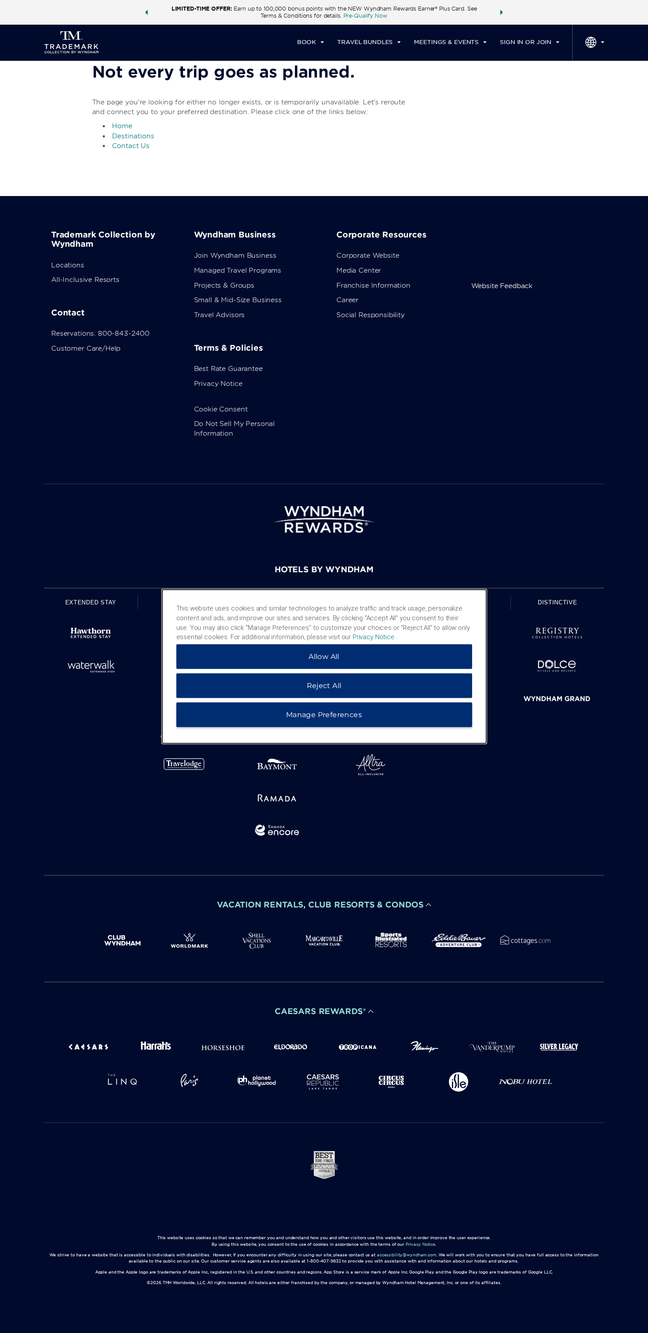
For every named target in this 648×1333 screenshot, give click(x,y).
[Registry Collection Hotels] (557, 634)
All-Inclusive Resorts (85, 280)
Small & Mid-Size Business (238, 300)
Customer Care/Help (85, 348)
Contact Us (131, 146)
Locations (67, 265)
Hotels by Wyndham (324, 569)
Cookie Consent (221, 409)
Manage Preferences (324, 715)
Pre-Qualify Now (365, 15)
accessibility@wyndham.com (406, 1254)
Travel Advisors (219, 315)
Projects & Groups (224, 285)
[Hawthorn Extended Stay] (90, 634)
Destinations (133, 136)
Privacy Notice (218, 384)
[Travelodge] (184, 766)
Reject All (324, 685)
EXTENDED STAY (90, 602)
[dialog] (324, 667)
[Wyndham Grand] (557, 700)
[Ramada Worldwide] (277, 799)
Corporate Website (367, 255)
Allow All (324, 656)
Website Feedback (502, 286)
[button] (146, 12)
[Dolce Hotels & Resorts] (557, 667)
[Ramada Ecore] (277, 832)
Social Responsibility (370, 315)
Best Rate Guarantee (228, 369)
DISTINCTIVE (557, 602)
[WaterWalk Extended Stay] (90, 667)
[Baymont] (277, 766)
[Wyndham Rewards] (323, 519)
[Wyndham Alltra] (370, 766)
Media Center (358, 270)
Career (347, 300)
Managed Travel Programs (238, 270)
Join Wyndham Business (235, 255)
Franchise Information (373, 285)
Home (122, 126)
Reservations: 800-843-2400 (100, 333)
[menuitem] (310, 42)
